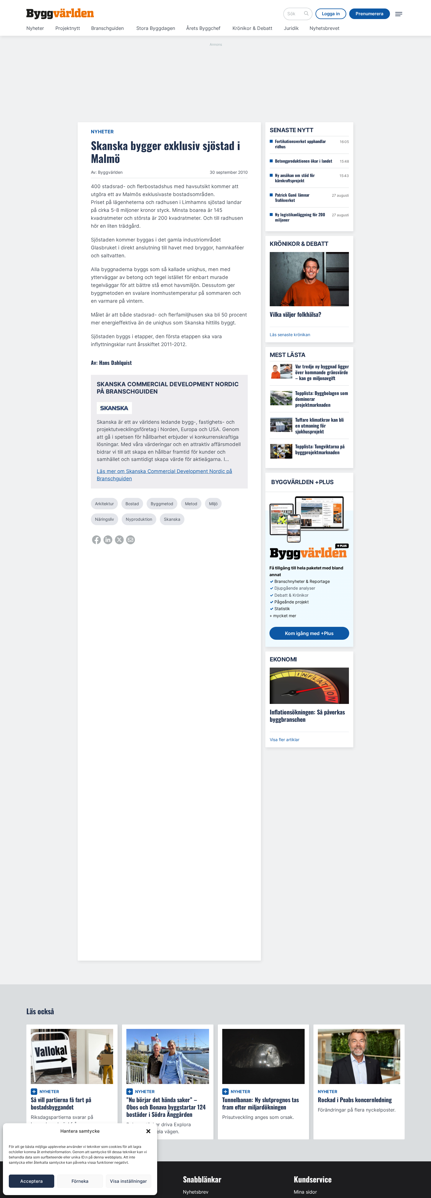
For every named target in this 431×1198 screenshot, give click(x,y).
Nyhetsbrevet (325, 28)
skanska (172, 519)
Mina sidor (305, 1192)
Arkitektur (104, 503)
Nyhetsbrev (195, 1192)
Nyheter (35, 28)
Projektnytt (67, 28)
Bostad (132, 503)
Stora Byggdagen (155, 28)
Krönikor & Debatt (252, 28)
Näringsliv (104, 519)
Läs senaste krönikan (290, 334)
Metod (191, 503)
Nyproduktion (139, 519)
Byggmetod (162, 503)
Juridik (291, 28)
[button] (148, 1131)
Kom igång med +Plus (309, 633)
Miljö (213, 503)
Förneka (80, 1181)
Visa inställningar (128, 1181)
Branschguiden (107, 28)
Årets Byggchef (203, 28)
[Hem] (60, 14)
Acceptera (31, 1181)
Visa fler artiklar (284, 739)
